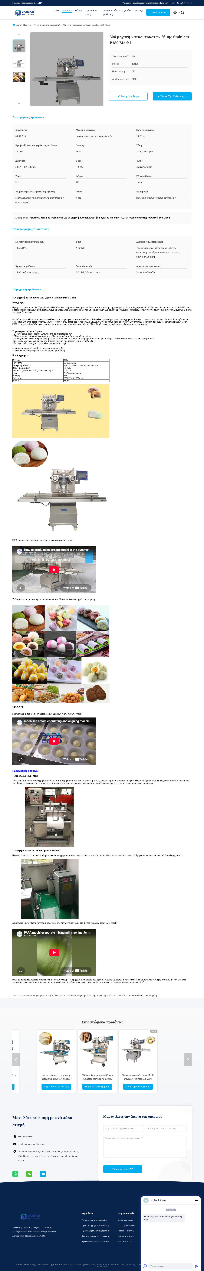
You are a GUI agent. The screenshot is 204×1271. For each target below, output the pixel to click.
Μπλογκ (138, 10)
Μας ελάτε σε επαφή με (126, 1242)
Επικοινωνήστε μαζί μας (110, 12)
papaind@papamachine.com (31, 1144)
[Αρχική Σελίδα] (24, 12)
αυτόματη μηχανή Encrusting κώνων (41, 995)
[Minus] (196, 1200)
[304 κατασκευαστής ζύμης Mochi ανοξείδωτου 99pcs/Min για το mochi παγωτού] (122, 1049)
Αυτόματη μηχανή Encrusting (46, 25)
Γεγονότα (126, 10)
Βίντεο (78, 10)
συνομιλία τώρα (158, 12)
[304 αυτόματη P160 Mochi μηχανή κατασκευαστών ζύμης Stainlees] (66, 69)
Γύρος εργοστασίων (126, 1225)
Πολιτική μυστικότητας (25, 1265)
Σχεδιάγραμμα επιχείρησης (126, 1220)
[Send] (196, 1266)
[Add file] (145, 1266)
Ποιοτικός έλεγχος (126, 1231)
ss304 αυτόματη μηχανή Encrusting (77, 995)
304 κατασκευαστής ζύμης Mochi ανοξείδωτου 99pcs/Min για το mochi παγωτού (122, 1079)
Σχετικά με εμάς (91, 12)
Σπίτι (56, 10)
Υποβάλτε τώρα (121, 1169)
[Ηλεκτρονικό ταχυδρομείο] (47, 1176)
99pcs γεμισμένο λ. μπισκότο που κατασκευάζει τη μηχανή (127, 995)
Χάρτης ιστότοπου (126, 1236)
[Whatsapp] (19, 1176)
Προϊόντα (67, 10)
